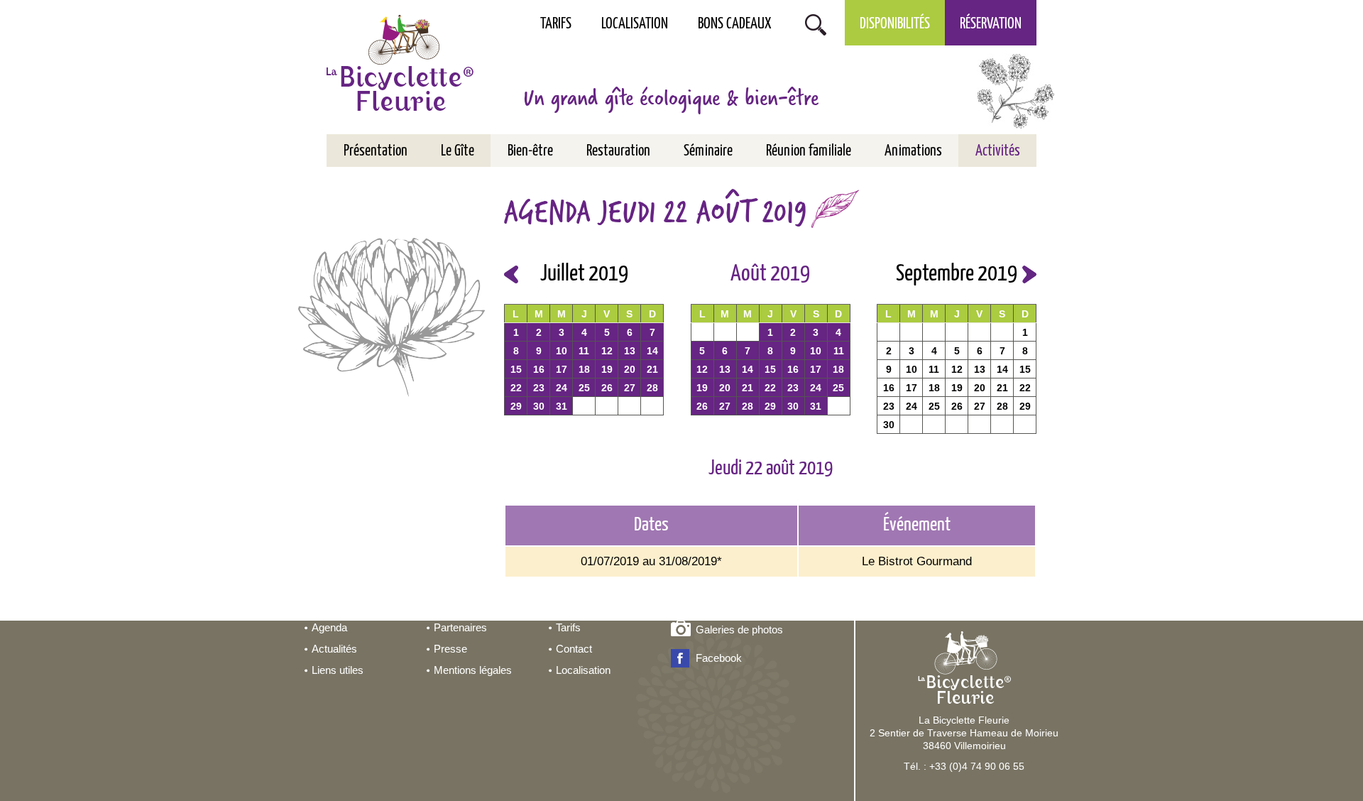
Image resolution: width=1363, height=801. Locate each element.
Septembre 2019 (956, 274)
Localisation (634, 24)
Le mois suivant (1029, 274)
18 (584, 369)
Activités (997, 151)
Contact (574, 649)
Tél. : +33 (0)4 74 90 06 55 (964, 766)
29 (516, 406)
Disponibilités (895, 24)
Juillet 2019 (584, 274)
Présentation (375, 151)
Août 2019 (770, 274)
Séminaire (708, 151)
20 (629, 369)
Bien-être (530, 151)
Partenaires (460, 627)
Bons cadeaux (735, 24)
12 (607, 350)
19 (607, 369)
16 (538, 369)
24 (561, 387)
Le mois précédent (511, 274)
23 (538, 387)
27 (629, 387)
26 (607, 387)
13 (629, 350)
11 (584, 350)
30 (538, 406)
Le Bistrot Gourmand (917, 561)
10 (561, 350)
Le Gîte (457, 151)
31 (561, 406)
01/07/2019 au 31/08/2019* (651, 561)
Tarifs (555, 24)
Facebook (719, 658)
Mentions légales (473, 670)
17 (561, 369)
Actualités (334, 649)
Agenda (329, 627)
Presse (450, 649)
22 (516, 387)
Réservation (991, 24)
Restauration (618, 151)
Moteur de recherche (816, 23)
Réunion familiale (808, 151)
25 (584, 387)
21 (652, 369)
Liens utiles (337, 670)
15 (516, 369)
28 (652, 387)
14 (652, 350)
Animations (913, 151)
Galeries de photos (739, 629)
